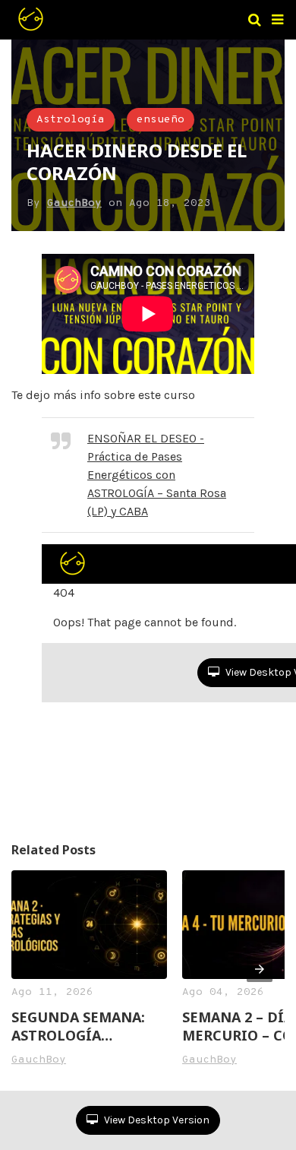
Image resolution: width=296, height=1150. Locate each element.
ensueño (160, 119)
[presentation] (259, 969)
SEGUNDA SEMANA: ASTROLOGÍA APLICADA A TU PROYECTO (78, 1026)
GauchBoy (74, 203)
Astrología (70, 119)
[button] (277, 19)
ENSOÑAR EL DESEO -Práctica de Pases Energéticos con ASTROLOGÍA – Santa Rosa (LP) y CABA (156, 474)
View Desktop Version (155, 1120)
